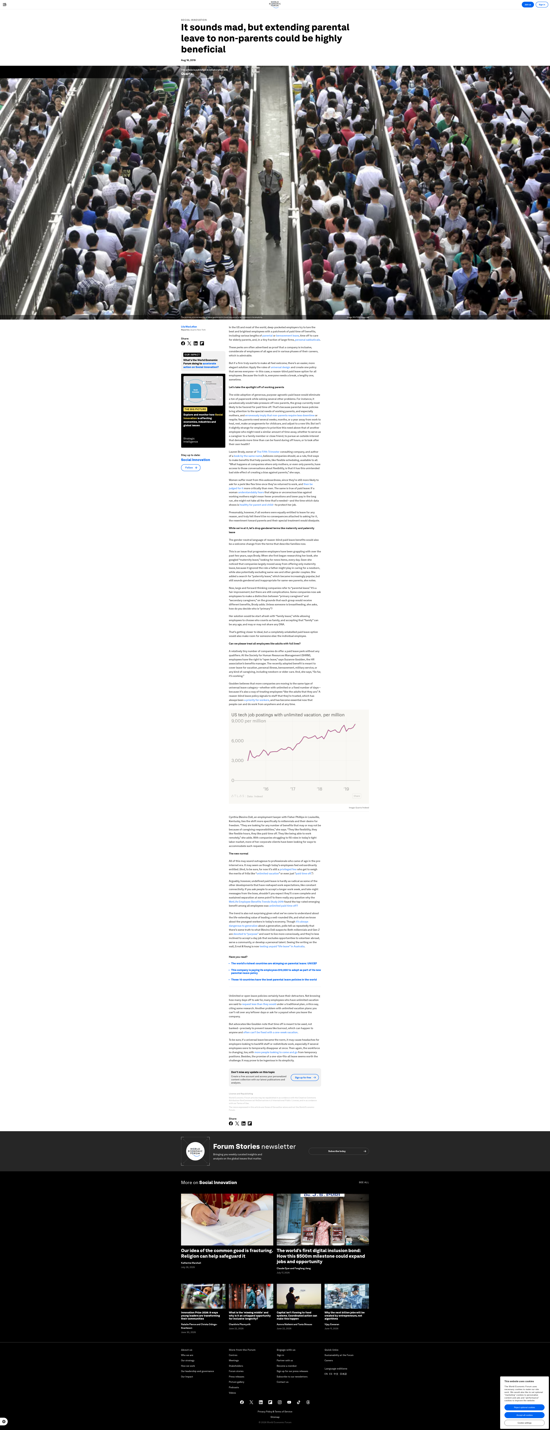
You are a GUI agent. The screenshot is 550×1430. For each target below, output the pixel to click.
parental (267, 335)
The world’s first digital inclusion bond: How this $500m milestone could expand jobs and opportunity (321, 1256)
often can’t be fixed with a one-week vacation (270, 1032)
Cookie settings (525, 1423)
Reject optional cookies (524, 1407)
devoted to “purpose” (245, 933)
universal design (280, 367)
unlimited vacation (268, 873)
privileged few (288, 869)
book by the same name (248, 455)
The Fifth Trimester (268, 451)
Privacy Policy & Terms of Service (275, 1411)
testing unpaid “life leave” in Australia (282, 946)
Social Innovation (194, 20)
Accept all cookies (524, 1415)
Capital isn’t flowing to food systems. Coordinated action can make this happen (297, 1315)
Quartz (186, 74)
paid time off (303, 873)
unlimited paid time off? (283, 905)
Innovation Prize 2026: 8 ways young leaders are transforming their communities (200, 1315)
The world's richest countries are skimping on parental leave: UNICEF (274, 963)
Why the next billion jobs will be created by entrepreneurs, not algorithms (345, 1315)
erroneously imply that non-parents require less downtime (280, 415)
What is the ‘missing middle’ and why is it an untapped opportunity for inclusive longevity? (250, 1315)
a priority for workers (256, 699)
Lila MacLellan (189, 326)
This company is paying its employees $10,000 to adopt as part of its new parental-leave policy (276, 971)
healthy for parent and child (256, 504)
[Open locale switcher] (4, 1421)
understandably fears (251, 492)
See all (364, 1182)
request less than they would (259, 1004)
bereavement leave (287, 335)
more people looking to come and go (276, 1052)
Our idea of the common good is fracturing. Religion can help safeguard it (227, 1253)
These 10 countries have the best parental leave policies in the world (274, 979)
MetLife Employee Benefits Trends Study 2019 (256, 901)
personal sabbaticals (307, 339)
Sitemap (275, 1417)
